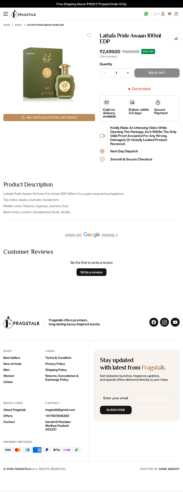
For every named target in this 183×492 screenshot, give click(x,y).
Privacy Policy (55, 363)
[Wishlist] (169, 14)
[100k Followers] (164, 322)
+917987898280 (57, 415)
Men (6, 369)
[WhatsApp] (146, 14)
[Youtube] (175, 322)
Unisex (8, 381)
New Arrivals (12, 363)
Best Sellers (11, 357)
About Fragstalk (14, 409)
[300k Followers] (153, 322)
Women (8, 375)
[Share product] (176, 38)
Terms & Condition (58, 357)
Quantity (106, 64)
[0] (176, 14)
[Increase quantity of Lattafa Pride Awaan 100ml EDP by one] (128, 73)
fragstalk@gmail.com (60, 409)
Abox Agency (169, 468)
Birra (18, 25)
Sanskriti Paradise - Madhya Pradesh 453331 (58, 425)
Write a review (91, 272)
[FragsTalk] (23, 14)
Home (6, 25)
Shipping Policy (56, 369)
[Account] (163, 14)
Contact (9, 421)
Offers (7, 415)
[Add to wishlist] (89, 35)
